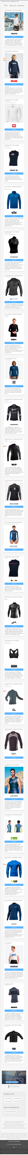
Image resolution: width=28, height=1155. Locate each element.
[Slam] (14, 80)
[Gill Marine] (14, 212)
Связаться (14, 36)
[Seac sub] (14, 546)
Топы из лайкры (8, 1098)
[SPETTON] (14, 795)
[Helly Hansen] (14, 125)
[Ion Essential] (14, 1007)
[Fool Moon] (14, 837)
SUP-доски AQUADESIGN (10, 1111)
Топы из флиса (8, 1101)
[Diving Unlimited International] (14, 1048)
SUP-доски (16, 1101)
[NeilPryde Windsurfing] (14, 298)
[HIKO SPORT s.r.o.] (14, 665)
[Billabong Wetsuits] (14, 382)
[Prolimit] (14, 923)
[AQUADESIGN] (14, 424)
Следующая (16, 1086)
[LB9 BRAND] (14, 881)
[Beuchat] (14, 170)
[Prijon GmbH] (14, 753)
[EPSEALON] (14, 580)
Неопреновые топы (18, 1098)
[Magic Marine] (14, 503)
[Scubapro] (14, 256)
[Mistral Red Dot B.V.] (14, 966)
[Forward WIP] (14, 464)
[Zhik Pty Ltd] (14, 622)
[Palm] (14, 709)
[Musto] (14, 33)
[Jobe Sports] (14, 339)
